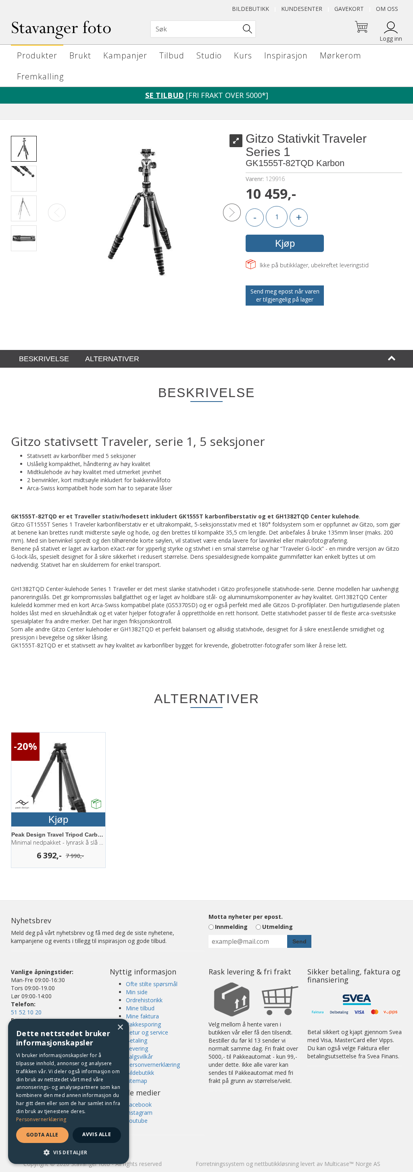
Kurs (243, 55)
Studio (209, 55)
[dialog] (68, 1091)
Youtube (137, 1120)
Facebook (139, 1104)
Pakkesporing (143, 1024)
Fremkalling (40, 76)
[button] (68, 1152)
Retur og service (147, 1032)
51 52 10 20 (26, 1012)
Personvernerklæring (153, 1064)
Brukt (80, 55)
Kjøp (285, 243)
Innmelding (231, 927)
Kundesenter (301, 8)
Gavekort (349, 8)
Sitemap (136, 1081)
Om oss (387, 8)
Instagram (139, 1112)
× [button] (120, 1027)
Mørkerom (340, 55)
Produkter (37, 55)
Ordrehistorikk (144, 1000)
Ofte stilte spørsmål (151, 984)
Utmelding (277, 927)
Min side (137, 992)
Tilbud (171, 55)
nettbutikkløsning (276, 1164)
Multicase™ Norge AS (352, 1164)
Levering (137, 1048)
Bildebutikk (250, 8)
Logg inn (391, 38)
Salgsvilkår (139, 1056)
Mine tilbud (140, 1008)
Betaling (136, 1040)
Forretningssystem (220, 1164)
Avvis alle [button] (96, 1134)
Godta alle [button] (42, 1134)
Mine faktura (142, 1016)
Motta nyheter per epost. (246, 916)
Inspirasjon (286, 55)
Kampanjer (125, 55)
